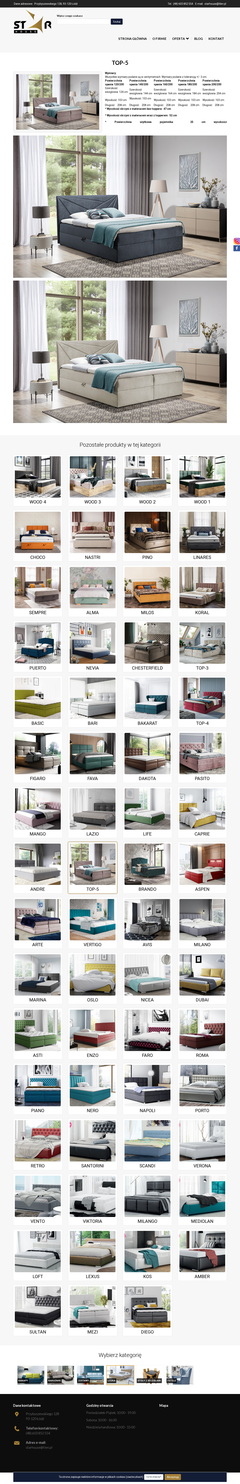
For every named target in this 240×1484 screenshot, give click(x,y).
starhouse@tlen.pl (215, 3)
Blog (198, 39)
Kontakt (216, 39)
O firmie (159, 39)
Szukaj (116, 21)
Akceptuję (173, 1477)
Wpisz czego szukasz (70, 15)
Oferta (178, 39)
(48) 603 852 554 (183, 3)
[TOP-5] (57, 102)
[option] (31, 1375)
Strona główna (132, 39)
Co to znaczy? (153, 1477)
